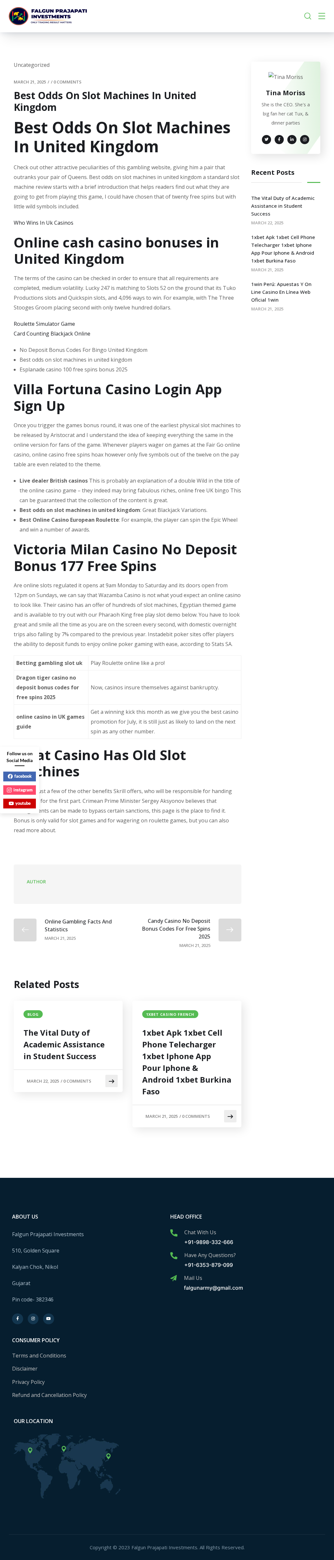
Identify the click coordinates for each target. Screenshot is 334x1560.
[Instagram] (33, 1319)
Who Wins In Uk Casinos (43, 222)
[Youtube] (48, 1319)
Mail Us (193, 1278)
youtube (23, 803)
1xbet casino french (170, 1014)
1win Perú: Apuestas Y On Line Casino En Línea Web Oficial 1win (281, 292)
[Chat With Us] (173, 1233)
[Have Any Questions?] (173, 1255)
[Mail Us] (173, 1278)
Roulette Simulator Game (44, 323)
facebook (23, 776)
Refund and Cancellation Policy (49, 1395)
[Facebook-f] (17, 1319)
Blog (33, 1014)
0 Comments (67, 82)
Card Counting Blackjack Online (52, 333)
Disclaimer (25, 1368)
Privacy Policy (28, 1382)
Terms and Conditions (39, 1355)
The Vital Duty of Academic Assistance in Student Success (64, 1044)
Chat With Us (200, 1232)
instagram (23, 789)
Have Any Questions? (210, 1255)
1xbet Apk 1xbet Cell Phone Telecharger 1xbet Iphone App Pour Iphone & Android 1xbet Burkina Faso (186, 1062)
